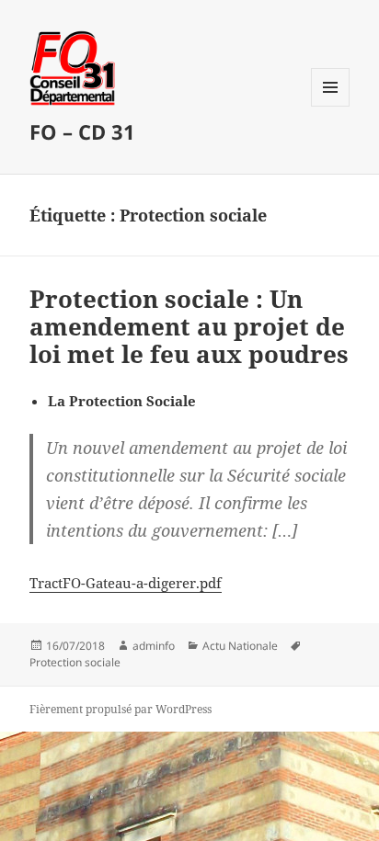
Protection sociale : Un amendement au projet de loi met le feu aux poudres (189, 326)
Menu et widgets (331, 106)
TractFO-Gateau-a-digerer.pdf (125, 583)
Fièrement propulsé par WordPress (120, 709)
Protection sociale (75, 662)
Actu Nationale (240, 645)
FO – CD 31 (82, 131)
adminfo (153, 645)
